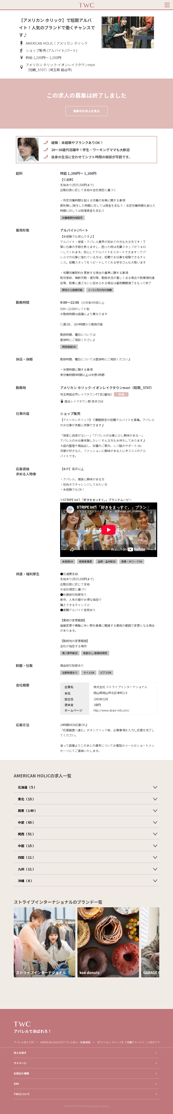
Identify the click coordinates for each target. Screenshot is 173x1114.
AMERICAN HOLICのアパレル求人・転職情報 (65, 1042)
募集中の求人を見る (86, 111)
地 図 (121, 394)
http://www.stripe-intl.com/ (111, 710)
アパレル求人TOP (24, 1042)
